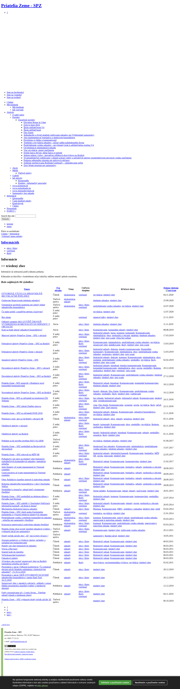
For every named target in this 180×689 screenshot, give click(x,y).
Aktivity (10, 112)
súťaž (158, 405)
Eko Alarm (28, 132)
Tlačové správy (25, 173)
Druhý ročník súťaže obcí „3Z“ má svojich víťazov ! (25, 536)
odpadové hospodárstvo (144, 412)
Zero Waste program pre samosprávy (40, 165)
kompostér (130, 333)
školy (9, 253)
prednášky (135, 360)
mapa (9, 226)
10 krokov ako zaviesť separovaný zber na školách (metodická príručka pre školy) (24, 562)
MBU (119, 509)
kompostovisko (132, 461)
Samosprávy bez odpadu (23, 193)
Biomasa (97, 509)
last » (9, 615)
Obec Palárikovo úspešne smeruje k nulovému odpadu (26, 479)
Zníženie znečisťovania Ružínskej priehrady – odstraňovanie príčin (53, 163)
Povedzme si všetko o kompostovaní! (40, 140)
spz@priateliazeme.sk (18, 641)
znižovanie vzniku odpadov (133, 530)
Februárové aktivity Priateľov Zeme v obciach (22, 352)
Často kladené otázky (21, 201)
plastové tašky (99, 317)
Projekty (16, 117)
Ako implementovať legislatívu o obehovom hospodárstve (49, 137)
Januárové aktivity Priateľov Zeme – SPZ (20, 360)
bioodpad (115, 365)
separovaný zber (100, 345)
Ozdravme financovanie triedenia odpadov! (21, 300)
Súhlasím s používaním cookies (115, 683)
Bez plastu (6, 317)
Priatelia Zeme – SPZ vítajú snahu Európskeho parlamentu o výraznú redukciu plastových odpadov (25, 513)
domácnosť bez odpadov (104, 446)
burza (113, 333)
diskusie (114, 357)
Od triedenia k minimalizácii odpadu (40, 148)
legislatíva (149, 453)
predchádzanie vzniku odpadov (107, 306)
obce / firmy (12, 248)
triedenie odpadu (100, 385)
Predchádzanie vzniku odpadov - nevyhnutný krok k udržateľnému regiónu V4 (59, 145)
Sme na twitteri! (14, 97)
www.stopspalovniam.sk (23, 191)
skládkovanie (114, 345)
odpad (125, 491)
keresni (10, 224)
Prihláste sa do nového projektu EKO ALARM (22, 441)
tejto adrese (42, 685)
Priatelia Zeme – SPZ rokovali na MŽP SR (21, 454)
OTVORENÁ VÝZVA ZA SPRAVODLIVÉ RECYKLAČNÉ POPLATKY (22, 294)
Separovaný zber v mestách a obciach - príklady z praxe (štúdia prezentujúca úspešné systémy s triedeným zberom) (26, 585)
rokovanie (108, 456)
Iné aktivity (17, 178)
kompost (120, 333)
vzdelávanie (135, 394)
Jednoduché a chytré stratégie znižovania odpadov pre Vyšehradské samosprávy (59, 135)
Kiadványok (17, 203)
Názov (27, 289)
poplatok (97, 360)
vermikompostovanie (107, 400)
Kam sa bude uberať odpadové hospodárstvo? (22, 330)
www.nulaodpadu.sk (21, 188)
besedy (96, 391)
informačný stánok (130, 398)
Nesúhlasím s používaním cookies (150, 683)
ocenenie (128, 405)
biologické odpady (101, 333)
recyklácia (97, 295)
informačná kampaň (119, 453)
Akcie (15, 168)
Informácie (11, 196)
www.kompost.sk (20, 185)
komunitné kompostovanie (105, 368)
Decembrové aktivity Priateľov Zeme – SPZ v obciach (26, 368)
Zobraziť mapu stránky (12, 236)
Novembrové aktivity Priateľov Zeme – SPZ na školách (26, 392)
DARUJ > (11, 211)
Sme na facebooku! (15, 92)
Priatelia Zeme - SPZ (21, 5)
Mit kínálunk (12, 104)
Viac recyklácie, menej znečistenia (39, 150)
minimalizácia (99, 335)
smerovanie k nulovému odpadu (107, 520)
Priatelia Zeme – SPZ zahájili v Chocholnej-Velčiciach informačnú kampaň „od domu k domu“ (26, 504)
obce (109, 335)
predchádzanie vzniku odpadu (143, 517)
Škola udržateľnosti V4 (34, 127)
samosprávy (98, 536)
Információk (10, 242)
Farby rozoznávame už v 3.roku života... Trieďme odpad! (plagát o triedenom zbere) (24, 593)
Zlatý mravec (111, 407)
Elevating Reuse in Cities (35, 122)
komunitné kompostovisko (146, 383)
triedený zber (109, 295)
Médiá (15, 170)
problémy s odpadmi (133, 509)
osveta (139, 368)
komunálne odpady (116, 330)
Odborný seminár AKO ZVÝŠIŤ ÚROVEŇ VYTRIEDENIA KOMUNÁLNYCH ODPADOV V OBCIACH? (26, 324)
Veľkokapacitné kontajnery (14, 555)
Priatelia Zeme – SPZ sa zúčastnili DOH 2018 (22, 413)
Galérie (15, 175)
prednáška (153, 496)
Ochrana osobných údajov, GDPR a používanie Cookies (20, 659)
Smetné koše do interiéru (12, 552)
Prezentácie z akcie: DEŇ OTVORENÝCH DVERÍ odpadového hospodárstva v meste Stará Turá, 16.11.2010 (25, 577)
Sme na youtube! (14, 95)
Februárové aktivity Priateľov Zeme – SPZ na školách (26, 343)
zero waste (110, 338)
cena (95, 405)
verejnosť (11, 251)
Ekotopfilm (146, 349)
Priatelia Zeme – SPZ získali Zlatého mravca (21, 406)
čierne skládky (99, 491)
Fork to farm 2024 (32, 125)
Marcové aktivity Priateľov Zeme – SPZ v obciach (24, 335)
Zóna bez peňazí (123, 338)
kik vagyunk (17, 110)
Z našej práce (18, 115)
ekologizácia (69, 295)
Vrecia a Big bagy (10, 549)
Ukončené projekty (26, 120)
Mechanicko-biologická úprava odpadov (19, 509)
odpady (67, 301)
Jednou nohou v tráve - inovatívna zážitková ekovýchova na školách (54, 155)
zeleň (157, 509)
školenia (157, 368)
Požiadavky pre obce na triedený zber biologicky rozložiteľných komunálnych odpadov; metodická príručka (24, 461)
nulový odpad (123, 517)
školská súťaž (111, 536)
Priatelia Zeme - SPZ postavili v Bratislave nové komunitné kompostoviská (23, 384)
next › (9, 612)
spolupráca (107, 354)
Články (15, 206)
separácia (128, 419)
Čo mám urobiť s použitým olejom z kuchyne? (22, 311)
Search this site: (8, 216)
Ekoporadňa (23, 180)
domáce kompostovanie (129, 349)
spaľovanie (141, 491)
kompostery (98, 352)
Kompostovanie (100, 330)
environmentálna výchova (116, 562)
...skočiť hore (5, 624)
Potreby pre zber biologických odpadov (19, 546)
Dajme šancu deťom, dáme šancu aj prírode (43, 153)
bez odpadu (98, 398)
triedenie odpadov (101, 300)
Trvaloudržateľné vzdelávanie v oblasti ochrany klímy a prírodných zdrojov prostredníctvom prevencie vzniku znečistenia (77, 158)
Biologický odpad (101, 383)
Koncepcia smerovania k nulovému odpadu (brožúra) (25, 524)
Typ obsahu (58, 289)
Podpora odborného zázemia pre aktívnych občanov (47, 160)
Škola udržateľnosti (32, 130)
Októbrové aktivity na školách (15, 434)
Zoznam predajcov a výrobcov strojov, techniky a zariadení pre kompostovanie (23, 541)
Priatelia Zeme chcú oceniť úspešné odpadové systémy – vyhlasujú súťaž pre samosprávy (27, 530)
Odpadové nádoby (10, 558)
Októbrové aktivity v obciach (14, 426)
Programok (12, 208)
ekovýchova (98, 562)
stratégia (134, 335)
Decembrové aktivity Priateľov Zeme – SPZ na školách (26, 376)
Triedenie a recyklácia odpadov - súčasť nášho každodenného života (54, 142)
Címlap (10, 102)
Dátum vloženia (171, 288)
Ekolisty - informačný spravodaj (32, 183)
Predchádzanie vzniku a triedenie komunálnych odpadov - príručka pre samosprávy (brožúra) (27, 518)
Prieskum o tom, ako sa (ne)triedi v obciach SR (22, 419)
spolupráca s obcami (121, 335)
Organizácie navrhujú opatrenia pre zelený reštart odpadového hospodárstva (23, 306)
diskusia (114, 349)
